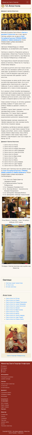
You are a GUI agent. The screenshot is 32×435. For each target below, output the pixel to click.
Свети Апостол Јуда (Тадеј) (14, 317)
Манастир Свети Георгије (10, 2)
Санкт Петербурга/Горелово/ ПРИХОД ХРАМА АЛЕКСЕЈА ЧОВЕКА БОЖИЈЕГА (13, 38)
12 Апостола (10, 285)
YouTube (4, 370)
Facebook (4, 366)
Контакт (3, 424)
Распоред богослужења (7, 376)
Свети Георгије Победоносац (16, 355)
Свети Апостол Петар (12, 298)
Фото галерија (4, 403)
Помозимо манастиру (6, 425)
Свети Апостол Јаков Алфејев (15, 315)
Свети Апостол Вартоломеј (14, 310)
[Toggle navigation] (27, 2)
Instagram (4, 368)
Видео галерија (5, 405)
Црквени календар (5, 378)
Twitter (4, 371)
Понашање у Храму (6, 394)
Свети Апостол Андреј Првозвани (16, 302)
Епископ (3, 416)
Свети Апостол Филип (13, 308)
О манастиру (4, 414)
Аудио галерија (5, 407)
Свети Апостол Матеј (12, 313)
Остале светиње (11, 287)
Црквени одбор (5, 422)
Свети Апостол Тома (12, 311)
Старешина (4, 418)
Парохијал (3, 420)
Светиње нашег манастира (14, 283)
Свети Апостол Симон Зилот (15, 319)
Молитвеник (4, 396)
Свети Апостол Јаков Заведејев (16, 304)
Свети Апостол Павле (12, 300)
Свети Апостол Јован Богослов (15, 306)
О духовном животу (6, 392)
